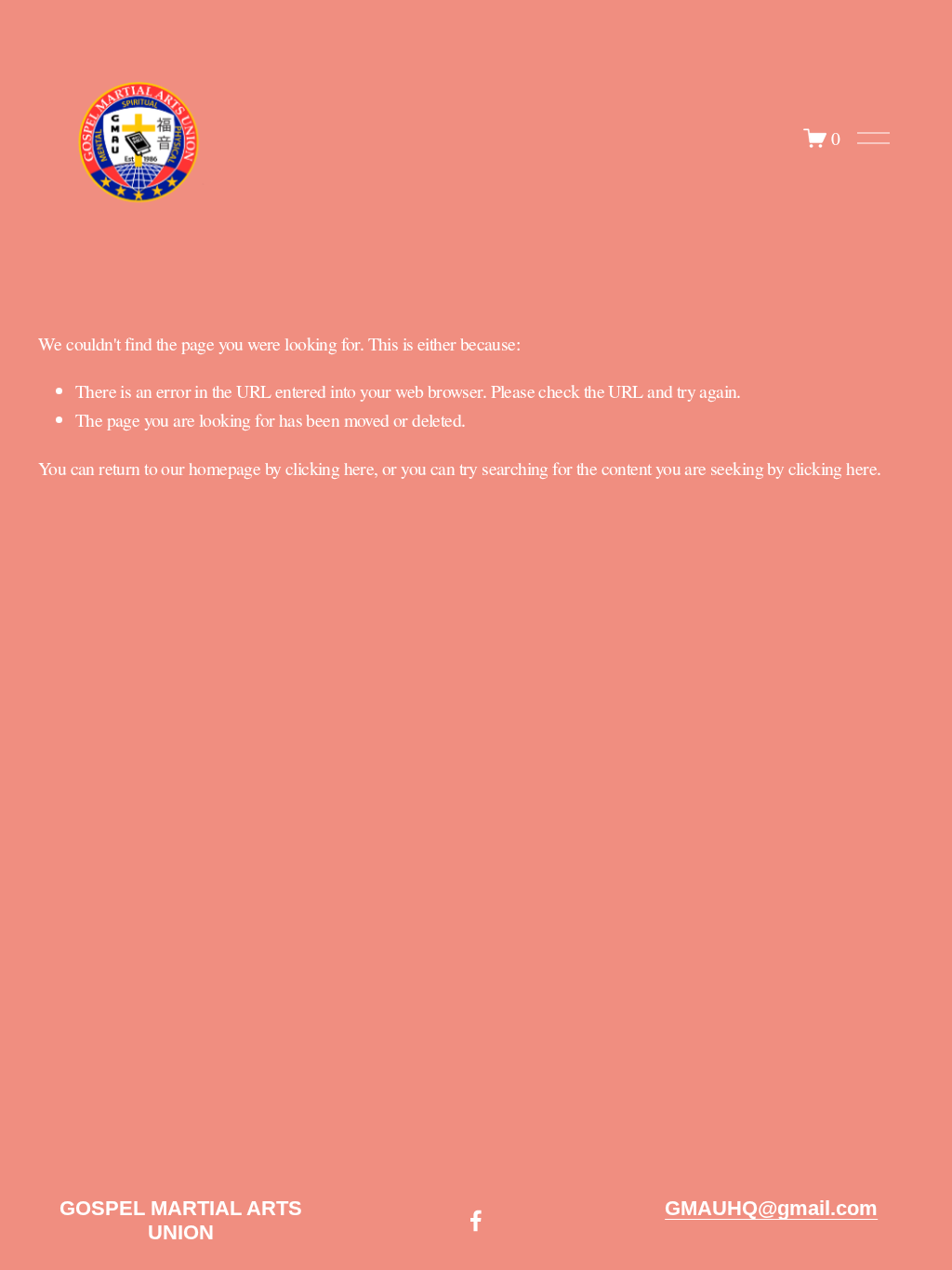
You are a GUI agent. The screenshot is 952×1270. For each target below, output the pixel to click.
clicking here (329, 468)
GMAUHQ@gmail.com (771, 1208)
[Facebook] (476, 1221)
